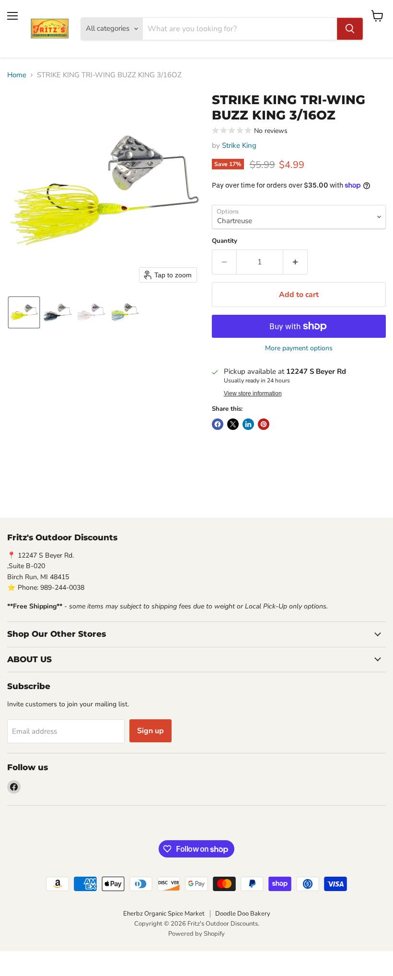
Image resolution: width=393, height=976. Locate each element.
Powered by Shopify (196, 933)
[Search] (350, 29)
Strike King (239, 145)
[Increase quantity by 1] (295, 262)
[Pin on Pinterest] (263, 424)
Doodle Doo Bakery (242, 913)
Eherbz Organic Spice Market (164, 913)
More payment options (299, 348)
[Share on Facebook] (217, 424)
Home (16, 75)
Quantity (224, 241)
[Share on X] (233, 424)
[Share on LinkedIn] (248, 424)
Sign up (150, 731)
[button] (24, 312)
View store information (253, 393)
